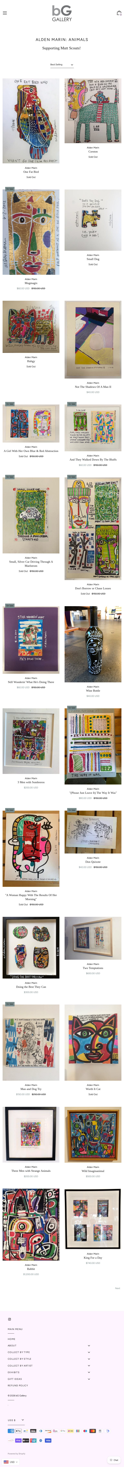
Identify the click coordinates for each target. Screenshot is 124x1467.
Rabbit (31, 1269)
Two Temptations (93, 968)
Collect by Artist (20, 1365)
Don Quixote (93, 861)
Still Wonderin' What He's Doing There (31, 682)
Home (12, 1339)
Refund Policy (18, 1385)
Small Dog (93, 259)
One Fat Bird (31, 171)
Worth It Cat (93, 1089)
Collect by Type (19, 1352)
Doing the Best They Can (31, 986)
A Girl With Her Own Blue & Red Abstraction (31, 451)
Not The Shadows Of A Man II (93, 386)
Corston (93, 151)
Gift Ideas (15, 1379)
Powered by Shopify (16, 1454)
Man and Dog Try (31, 1089)
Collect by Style (19, 1359)
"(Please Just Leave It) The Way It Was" (93, 792)
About (12, 1345)
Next (117, 1288)
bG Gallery (21, 1395)
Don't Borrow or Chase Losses (93, 588)
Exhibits (14, 1372)
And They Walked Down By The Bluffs (93, 459)
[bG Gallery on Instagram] (9, 1319)
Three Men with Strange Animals (31, 1170)
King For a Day (93, 1257)
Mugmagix (31, 283)
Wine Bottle (93, 690)
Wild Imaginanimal (93, 1171)
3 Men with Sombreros (31, 782)
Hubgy (31, 361)
